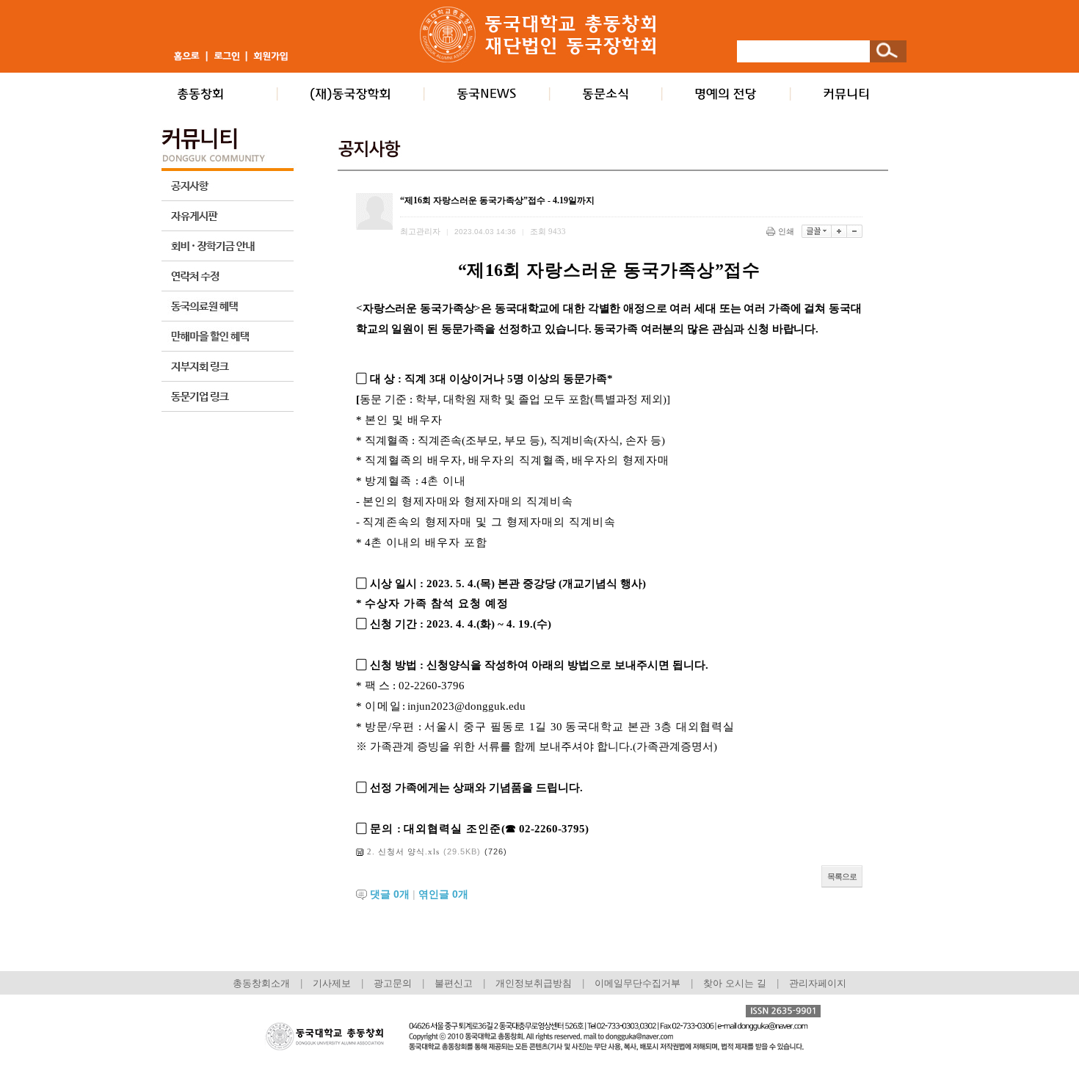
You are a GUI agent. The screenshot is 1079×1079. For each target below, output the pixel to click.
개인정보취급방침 (533, 983)
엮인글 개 (443, 894)
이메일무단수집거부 (639, 983)
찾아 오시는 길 (734, 983)
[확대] (839, 231)
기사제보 (332, 983)
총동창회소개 (261, 983)
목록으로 (842, 876)
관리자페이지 (817, 983)
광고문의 (393, 983)
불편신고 (454, 983)
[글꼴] (817, 231)
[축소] (854, 231)
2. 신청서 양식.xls (403, 851)
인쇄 (786, 231)
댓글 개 (390, 894)
